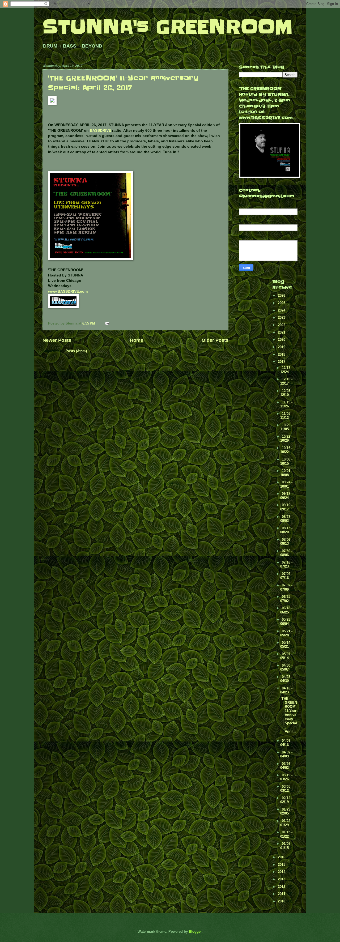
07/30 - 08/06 (286, 553)
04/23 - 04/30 (286, 679)
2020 (282, 340)
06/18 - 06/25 (286, 610)
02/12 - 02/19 (286, 800)
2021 (282, 332)
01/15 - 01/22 (286, 834)
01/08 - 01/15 (286, 846)
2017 (282, 362)
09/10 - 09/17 (286, 507)
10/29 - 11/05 (286, 427)
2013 (282, 879)
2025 (282, 303)
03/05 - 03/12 (286, 788)
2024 (282, 310)
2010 (282, 901)
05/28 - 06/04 (286, 621)
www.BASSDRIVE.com (68, 291)
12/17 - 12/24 (286, 370)
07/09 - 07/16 (286, 576)
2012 (282, 887)
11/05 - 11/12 (286, 416)
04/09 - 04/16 (286, 743)
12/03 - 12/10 (286, 393)
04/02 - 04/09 (286, 754)
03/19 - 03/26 (286, 777)
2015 (282, 865)
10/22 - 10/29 (286, 438)
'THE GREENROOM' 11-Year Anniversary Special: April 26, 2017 (123, 83)
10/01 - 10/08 (286, 473)
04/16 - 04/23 (286, 690)
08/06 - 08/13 (286, 541)
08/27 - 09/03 (286, 519)
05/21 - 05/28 (286, 633)
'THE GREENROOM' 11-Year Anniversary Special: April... (289, 715)
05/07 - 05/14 (286, 656)
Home (136, 340)
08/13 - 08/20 (286, 530)
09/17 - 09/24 (286, 496)
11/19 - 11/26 (286, 404)
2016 (282, 857)
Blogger (195, 932)
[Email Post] (106, 323)
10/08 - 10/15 (286, 461)
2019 (282, 347)
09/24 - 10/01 (286, 484)
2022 (282, 325)
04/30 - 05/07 (286, 667)
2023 (282, 317)
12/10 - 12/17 (286, 381)
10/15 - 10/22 (286, 450)
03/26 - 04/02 (286, 766)
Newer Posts (56, 340)
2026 (282, 295)
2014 (282, 872)
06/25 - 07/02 (286, 599)
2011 (282, 894)
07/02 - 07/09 (286, 587)
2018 (282, 354)
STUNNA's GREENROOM (167, 27)
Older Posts (215, 340)
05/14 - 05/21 (286, 645)
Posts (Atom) (76, 351)
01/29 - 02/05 (286, 811)
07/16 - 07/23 (286, 564)
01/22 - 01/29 (286, 823)
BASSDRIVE (100, 131)
